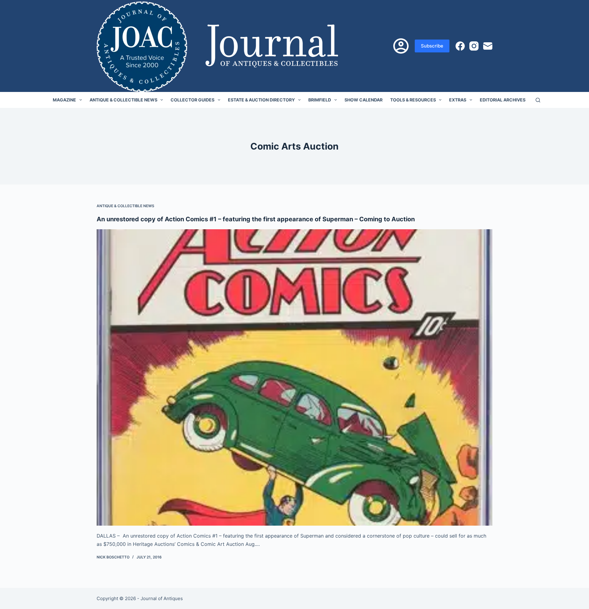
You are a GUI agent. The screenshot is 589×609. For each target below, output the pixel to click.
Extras (457, 99)
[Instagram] (474, 46)
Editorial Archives (502, 99)
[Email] (487, 46)
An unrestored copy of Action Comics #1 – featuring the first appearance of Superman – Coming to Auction (256, 219)
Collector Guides (192, 99)
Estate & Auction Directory (261, 99)
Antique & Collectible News (123, 99)
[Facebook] (460, 46)
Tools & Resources (413, 99)
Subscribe (432, 46)
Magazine (64, 99)
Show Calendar (364, 99)
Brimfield (319, 99)
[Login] (401, 46)
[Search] (538, 100)
